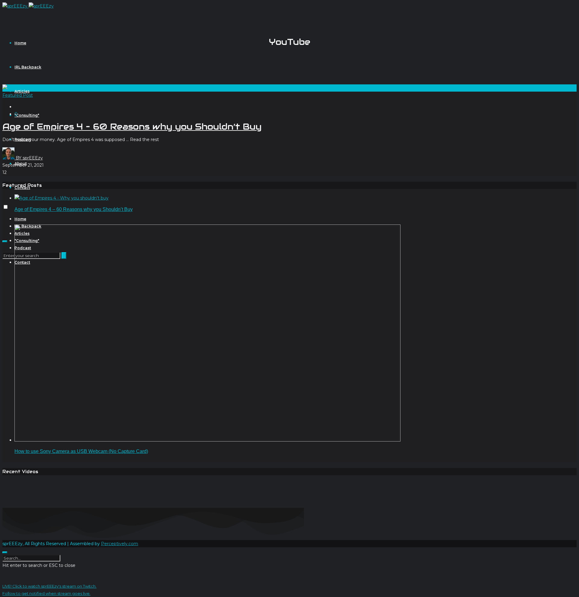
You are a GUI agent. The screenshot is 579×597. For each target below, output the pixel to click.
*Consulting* (26, 115)
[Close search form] (4, 552)
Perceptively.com (119, 543)
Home (20, 43)
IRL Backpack (27, 67)
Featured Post (17, 95)
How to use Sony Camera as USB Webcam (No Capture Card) (81, 451)
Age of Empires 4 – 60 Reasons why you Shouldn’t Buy (131, 126)
